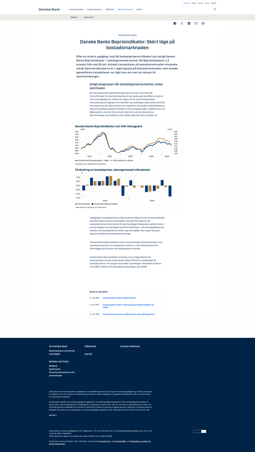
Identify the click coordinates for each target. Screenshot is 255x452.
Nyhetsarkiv (55, 369)
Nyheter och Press (59, 361)
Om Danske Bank (58, 346)
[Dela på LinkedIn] (188, 23)
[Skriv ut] (203, 23)
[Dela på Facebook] (174, 23)
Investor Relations (130, 346)
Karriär (88, 354)
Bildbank (53, 366)
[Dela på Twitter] (181, 23)
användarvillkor (120, 441)
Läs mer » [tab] (53, 415)
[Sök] (215, 9)
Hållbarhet (90, 346)
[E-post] (195, 23)
